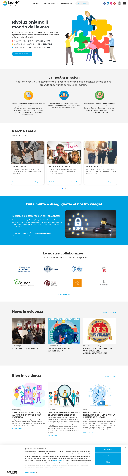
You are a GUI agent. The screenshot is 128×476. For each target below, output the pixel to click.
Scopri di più (39, 182)
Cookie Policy (57, 460)
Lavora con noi (66, 3)
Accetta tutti (108, 450)
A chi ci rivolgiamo (49, 3)
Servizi (35, 3)
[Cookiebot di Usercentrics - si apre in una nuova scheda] (12, 472)
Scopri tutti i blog (110, 376)
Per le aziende (19, 166)
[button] (62, 188)
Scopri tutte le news (109, 312)
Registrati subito (22, 54)
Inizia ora (15, 182)
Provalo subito (21, 233)
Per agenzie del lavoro (59, 166)
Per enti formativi (93, 166)
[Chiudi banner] (125, 447)
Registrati (82, 3)
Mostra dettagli (30, 472)
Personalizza (107, 456)
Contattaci (52, 182)
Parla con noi (89, 182)
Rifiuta (108, 462)
